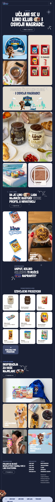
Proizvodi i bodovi (45, 471)
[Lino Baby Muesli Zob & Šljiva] (40, 416)
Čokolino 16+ (32, 471)
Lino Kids (21, 499)
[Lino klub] (15, 47)
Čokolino (38, 499)
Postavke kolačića (45, 482)
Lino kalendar (44, 465)
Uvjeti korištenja (45, 476)
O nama (42, 467)
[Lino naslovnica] (5, 3)
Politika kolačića (45, 480)
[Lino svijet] (6, 499)
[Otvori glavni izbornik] (50, 3)
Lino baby (12, 499)
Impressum (43, 474)
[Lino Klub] (27, 98)
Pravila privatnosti (45, 478)
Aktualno (43, 469)
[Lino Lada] (27, 137)
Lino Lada (29, 499)
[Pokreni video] (49, 258)
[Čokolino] (15, 73)
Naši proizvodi (44, 463)
